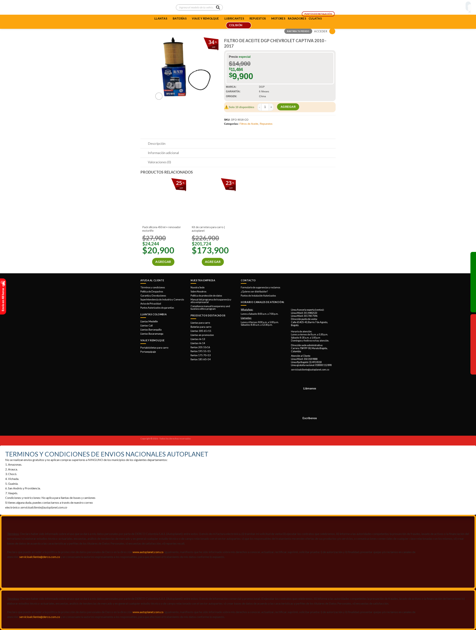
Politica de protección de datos (206, 295)
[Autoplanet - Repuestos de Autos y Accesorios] (155, 7)
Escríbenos (310, 418)
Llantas (160, 18)
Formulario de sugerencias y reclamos (260, 287)
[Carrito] (332, 31)
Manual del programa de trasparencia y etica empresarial (211, 301)
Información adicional (163, 153)
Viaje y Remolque (205, 18)
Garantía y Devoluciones (153, 295)
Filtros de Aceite (248, 123)
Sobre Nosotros (198, 291)
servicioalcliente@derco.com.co (39, 556)
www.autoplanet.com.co (148, 552)
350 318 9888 (310, 358)
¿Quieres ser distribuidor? (254, 291)
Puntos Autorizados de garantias (157, 307)
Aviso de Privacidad (150, 303)
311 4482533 (310, 312)
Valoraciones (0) (159, 162)
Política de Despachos (151, 291)
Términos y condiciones (152, 287)
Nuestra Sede (198, 287)
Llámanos (309, 388)
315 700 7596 (310, 315)
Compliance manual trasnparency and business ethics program (210, 307)
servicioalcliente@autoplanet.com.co (310, 369)
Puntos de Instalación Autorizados (258, 295)
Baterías (179, 18)
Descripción (156, 143)
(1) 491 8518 (315, 362)
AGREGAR (288, 106)
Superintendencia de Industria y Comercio (162, 299)
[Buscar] (218, 7)
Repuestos (266, 123)
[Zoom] (159, 96)
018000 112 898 (323, 365)
